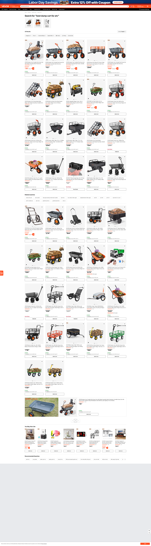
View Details (75, 189)
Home (26, 12)
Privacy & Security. (44, 543)
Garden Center (34, 12)
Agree (145, 543)
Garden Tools (39, 12)
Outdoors (29, 12)
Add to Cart (34, 75)
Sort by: (119, 31)
